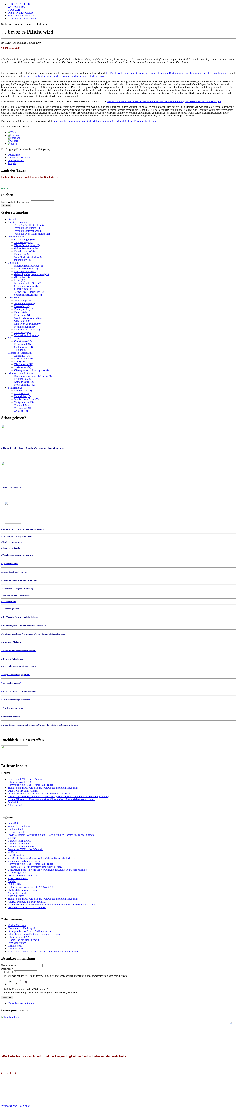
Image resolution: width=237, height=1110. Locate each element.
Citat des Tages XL (17, 948)
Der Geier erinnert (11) (25, 271)
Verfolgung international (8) (28, 230)
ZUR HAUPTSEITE (19, 4)
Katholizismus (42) (24, 381)
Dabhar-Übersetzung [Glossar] (23, 790)
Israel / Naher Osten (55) (26, 399)
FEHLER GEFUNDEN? (21, 15)
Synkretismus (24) (23, 347)
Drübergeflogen (16, 236)
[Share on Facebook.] (14, 137)
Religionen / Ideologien (20, 352)
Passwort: (7, 968)
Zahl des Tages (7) (23, 242)
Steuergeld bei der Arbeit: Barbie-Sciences (29, 931)
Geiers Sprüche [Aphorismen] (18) (31, 274)
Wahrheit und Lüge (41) (26, 335)
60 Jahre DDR (15, 884)
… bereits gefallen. (17, 872)
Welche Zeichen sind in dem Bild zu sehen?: (27, 989)
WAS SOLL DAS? (17, 6)
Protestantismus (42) (24, 384)
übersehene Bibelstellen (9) (28, 294)
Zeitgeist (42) (21, 410)
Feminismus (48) (22, 315)
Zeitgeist (12, 163)
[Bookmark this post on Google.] (13, 140)
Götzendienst (14, 338)
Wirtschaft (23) (21, 405)
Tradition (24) (21, 349)
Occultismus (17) (23, 341)
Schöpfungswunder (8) (26, 286)
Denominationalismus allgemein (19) (33, 376)
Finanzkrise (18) (22, 396)
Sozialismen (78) (22, 367)
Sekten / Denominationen (21, 373)
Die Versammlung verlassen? (22, 875)
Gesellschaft (14, 297)
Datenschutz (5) (22, 306)
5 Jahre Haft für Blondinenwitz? (24, 939)
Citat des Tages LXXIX (20, 843)
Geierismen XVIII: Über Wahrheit (25, 779)
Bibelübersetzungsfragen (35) (29, 265)
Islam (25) (19, 361)
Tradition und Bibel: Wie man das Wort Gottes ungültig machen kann (43, 787)
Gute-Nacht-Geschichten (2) (28, 257)
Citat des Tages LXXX (19, 782)
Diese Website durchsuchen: (16, 202)
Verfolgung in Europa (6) (27, 228)
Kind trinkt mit (15, 829)
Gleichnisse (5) (22, 277)
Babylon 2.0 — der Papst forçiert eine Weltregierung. (35, 866)
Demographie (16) (23, 309)
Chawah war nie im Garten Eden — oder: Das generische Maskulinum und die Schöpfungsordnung (58, 796)
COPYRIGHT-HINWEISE (22, 18)
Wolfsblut (13, 852)
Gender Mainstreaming (19, 157)
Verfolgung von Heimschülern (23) (32, 233)
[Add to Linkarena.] (14, 135)
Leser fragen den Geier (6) (27, 283)
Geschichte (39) (22, 320)
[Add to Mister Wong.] (12, 132)
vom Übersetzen (16, 855)
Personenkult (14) (23, 344)
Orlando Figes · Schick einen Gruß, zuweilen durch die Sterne (39, 793)
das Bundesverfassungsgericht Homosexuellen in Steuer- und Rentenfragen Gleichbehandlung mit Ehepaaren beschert (166, 73)
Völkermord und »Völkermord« (24, 861)
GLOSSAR (14, 9)
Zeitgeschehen (15, 387)
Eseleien (12, 881)
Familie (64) (20, 312)
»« (16, 536)
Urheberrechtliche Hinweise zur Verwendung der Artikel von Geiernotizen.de (47, 869)
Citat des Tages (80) (24, 239)
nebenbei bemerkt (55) (25, 289)
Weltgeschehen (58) (24, 402)
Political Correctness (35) (27, 329)
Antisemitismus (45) (24, 303)
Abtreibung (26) (22, 300)
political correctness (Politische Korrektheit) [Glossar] (35, 934)
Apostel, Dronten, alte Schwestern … (27, 901)
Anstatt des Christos (18, 893)
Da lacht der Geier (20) (26, 268)
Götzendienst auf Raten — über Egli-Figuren (31, 784)
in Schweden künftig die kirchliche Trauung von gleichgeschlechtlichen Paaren (64, 76)
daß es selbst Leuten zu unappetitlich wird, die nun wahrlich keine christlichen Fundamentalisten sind (105, 121)
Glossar (11, 837)
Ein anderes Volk (16, 832)
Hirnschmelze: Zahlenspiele (22, 928)
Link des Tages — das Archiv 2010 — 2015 (30, 887)
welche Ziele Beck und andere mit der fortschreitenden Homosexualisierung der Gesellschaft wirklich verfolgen (164, 101)
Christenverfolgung (17, 222)
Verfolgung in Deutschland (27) (30, 225)
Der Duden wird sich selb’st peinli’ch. (27, 907)
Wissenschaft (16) (23, 408)
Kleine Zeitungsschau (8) (27, 245)
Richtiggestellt (15, 945)
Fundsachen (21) (22, 254)
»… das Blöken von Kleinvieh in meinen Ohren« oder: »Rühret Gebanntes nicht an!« (51, 799)
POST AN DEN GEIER (20, 12)
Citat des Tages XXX (19, 937)
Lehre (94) (19, 280)
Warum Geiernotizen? (19, 826)
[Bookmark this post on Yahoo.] (12, 143)
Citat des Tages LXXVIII (21, 846)
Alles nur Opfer (16, 805)
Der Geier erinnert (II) (19, 942)
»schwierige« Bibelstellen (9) (29, 291)
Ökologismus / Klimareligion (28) (31, 370)
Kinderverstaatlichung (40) (27, 323)
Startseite (12, 219)
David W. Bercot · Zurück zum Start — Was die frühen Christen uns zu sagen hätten (51, 834)
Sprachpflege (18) (23, 332)
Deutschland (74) (23, 390)
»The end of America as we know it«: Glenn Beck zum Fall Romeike (43, 951)
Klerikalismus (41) (23, 364)
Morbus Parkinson (17, 925)
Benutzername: (10, 965)
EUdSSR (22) (21, 393)
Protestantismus (16, 160)
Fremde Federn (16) (24, 251)
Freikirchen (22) (22, 379)
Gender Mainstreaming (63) (28, 318)
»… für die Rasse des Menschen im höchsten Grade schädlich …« (41, 858)
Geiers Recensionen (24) (26, 248)
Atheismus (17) (22, 355)
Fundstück (13, 802)
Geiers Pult (13, 262)
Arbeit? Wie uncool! (18, 878)
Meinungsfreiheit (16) (25, 326)
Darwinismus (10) (23, 358)
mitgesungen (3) (22, 259)
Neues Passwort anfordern (21, 1003)
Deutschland (14, 154)
